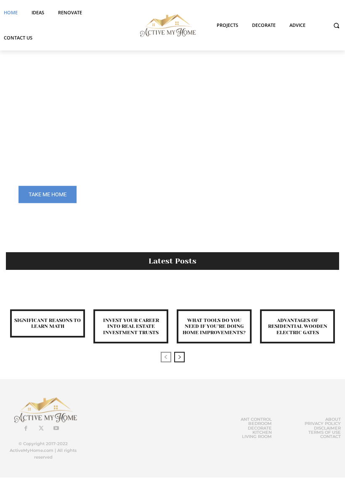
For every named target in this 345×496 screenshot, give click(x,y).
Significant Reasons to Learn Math (47, 323)
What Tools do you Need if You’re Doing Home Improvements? (214, 326)
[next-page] (179, 357)
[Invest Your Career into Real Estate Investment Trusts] (130, 295)
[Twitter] (41, 428)
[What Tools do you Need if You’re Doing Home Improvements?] (214, 295)
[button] (336, 25)
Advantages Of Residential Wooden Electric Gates (297, 326)
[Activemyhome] (165, 25)
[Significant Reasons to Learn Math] (47, 295)
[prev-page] (166, 357)
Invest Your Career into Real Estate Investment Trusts (131, 326)
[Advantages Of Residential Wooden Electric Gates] (297, 295)
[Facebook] (26, 428)
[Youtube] (56, 428)
